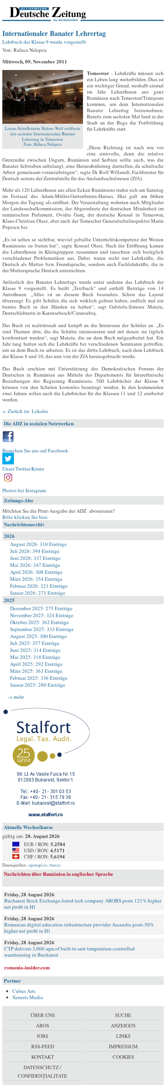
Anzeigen (123, 1025)
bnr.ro (55, 865)
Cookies (123, 1056)
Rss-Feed (42, 1046)
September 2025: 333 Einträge (42, 629)
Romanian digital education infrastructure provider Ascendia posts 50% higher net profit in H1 (79, 927)
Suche (123, 1015)
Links (123, 1035)
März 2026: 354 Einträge (36, 579)
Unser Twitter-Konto (23, 468)
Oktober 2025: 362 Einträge (39, 622)
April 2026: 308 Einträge (36, 572)
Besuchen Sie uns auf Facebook (35, 450)
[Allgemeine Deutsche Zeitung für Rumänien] (55, 13)
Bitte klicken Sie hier (24, 516)
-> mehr (16, 696)
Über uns (42, 1015)
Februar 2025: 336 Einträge (39, 678)
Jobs (42, 1035)
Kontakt (42, 1056)
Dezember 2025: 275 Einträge (41, 608)
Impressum (123, 1046)
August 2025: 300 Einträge (38, 636)
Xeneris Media (27, 997)
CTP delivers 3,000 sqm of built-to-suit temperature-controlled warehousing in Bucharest (69, 951)
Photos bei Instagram (24, 490)
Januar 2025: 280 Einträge (37, 685)
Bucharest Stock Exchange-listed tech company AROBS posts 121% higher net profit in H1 (82, 903)
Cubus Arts (24, 991)
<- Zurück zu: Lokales (25, 411)
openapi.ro (37, 865)
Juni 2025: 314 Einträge (35, 650)
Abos (42, 1025)
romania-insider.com (27, 967)
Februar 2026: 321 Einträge (39, 586)
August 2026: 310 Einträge (38, 544)
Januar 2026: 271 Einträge (37, 593)
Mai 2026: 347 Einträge (35, 565)
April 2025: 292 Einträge (36, 664)
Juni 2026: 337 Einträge (35, 558)
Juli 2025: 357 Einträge (34, 643)
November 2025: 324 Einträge (41, 615)
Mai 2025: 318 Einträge (35, 657)
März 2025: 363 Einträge (36, 671)
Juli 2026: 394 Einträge (34, 551)
